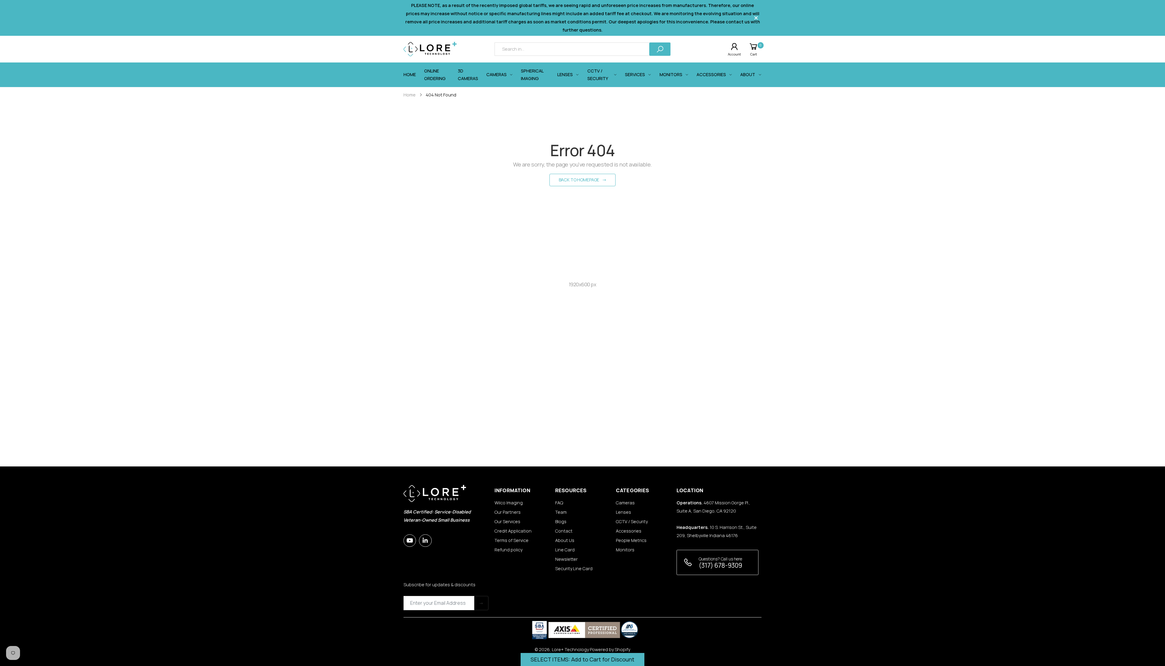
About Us (564, 540)
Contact (563, 531)
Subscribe (481, 603)
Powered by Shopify (610, 649)
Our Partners (508, 512)
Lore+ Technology (570, 649)
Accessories (628, 531)
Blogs (560, 521)
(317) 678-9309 (720, 565)
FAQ (559, 503)
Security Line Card (574, 568)
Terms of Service (511, 540)
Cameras (625, 503)
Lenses (623, 512)
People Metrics (631, 540)
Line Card (565, 550)
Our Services (507, 521)
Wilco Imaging (509, 503)
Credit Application (513, 531)
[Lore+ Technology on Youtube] (410, 540)
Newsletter (566, 559)
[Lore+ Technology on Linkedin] (425, 540)
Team (561, 512)
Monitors (625, 550)
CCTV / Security (632, 521)
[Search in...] (659, 49)
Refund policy (508, 550)
